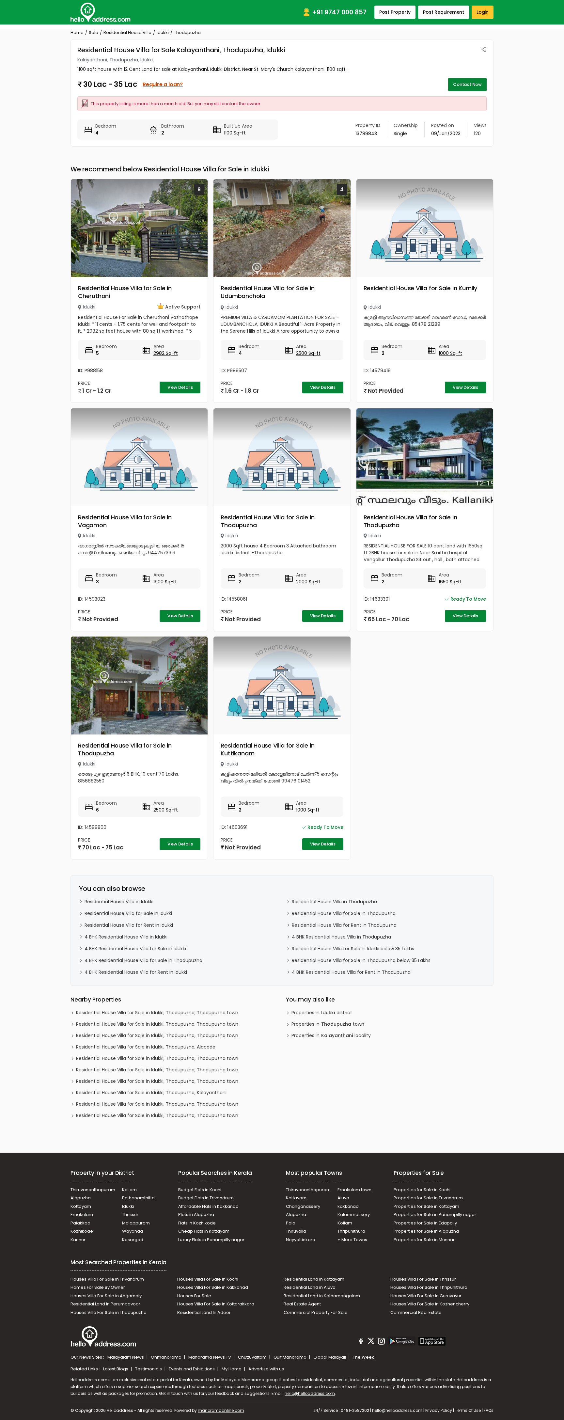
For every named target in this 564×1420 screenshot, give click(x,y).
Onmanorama (166, 1357)
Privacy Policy (438, 1410)
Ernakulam (81, 1214)
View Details (180, 387)
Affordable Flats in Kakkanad (208, 1206)
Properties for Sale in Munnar (424, 1240)
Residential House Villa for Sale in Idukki (128, 913)
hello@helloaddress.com (310, 1393)
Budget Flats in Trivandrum (206, 1198)
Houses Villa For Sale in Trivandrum (107, 1279)
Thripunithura (351, 1231)
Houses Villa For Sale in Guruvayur (426, 1296)
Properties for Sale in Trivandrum (428, 1198)
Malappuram (136, 1223)
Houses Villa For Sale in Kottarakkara (215, 1304)
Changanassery (303, 1206)
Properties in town (327, 1024)
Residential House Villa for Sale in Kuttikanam (267, 749)
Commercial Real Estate (416, 1312)
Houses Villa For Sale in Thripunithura (428, 1287)
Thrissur (130, 1214)
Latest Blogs (116, 1369)
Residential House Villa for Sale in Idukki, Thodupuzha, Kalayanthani (151, 1092)
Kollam (129, 1190)
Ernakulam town (354, 1190)
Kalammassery (353, 1214)
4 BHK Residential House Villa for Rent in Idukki (136, 972)
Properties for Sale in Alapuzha (426, 1231)
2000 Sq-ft (308, 581)
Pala (290, 1223)
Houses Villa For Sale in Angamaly (106, 1296)
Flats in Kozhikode (197, 1223)
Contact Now (467, 84)
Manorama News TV (210, 1357)
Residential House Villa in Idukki (119, 901)
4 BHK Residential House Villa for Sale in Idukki (135, 948)
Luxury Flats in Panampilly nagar (211, 1240)
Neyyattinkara (300, 1240)
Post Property (395, 12)
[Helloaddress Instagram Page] (381, 1342)
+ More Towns (352, 1240)
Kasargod (132, 1240)
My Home (232, 1369)
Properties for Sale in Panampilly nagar (435, 1214)
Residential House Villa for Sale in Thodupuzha (267, 521)
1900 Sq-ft (165, 581)
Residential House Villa (127, 32)
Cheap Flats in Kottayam (203, 1231)
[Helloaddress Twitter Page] (371, 1342)
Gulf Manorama (290, 1357)
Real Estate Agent (302, 1304)
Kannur (78, 1240)
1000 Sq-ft (450, 353)
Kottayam (80, 1206)
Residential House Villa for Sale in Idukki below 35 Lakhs (353, 948)
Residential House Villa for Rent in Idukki (129, 925)
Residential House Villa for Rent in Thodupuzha (344, 925)
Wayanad (132, 1231)
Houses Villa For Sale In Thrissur (423, 1279)
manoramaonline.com (221, 1410)
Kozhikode (81, 1231)
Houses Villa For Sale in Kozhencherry (429, 1304)
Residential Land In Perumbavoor (105, 1304)
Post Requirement (443, 12)
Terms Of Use (468, 1410)
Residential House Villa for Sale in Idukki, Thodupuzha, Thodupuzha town (157, 1012)
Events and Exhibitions (192, 1369)
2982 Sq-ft (165, 353)
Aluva (343, 1198)
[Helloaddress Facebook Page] (361, 1342)
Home (77, 32)
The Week (363, 1357)
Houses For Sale (194, 1296)
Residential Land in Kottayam (314, 1279)
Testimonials (149, 1369)
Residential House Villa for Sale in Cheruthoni (125, 292)
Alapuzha (80, 1198)
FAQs (489, 1410)
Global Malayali (330, 1357)
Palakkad (80, 1223)
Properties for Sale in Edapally (425, 1223)
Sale (93, 32)
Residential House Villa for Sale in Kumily (421, 288)
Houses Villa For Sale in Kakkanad (212, 1287)
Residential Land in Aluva (310, 1287)
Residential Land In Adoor (204, 1312)
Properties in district (321, 1012)
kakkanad (348, 1206)
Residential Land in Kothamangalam (322, 1296)
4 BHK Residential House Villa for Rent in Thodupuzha (351, 972)
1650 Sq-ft (450, 581)
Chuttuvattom (253, 1357)
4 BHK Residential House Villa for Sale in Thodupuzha (143, 960)
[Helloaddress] (100, 12)
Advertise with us (266, 1369)
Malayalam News (126, 1357)
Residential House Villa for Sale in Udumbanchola (267, 292)
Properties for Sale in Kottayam (426, 1206)
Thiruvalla (296, 1231)
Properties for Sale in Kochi (422, 1190)
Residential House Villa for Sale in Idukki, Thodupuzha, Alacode (145, 1047)
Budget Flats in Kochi (199, 1190)
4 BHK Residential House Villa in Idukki (126, 937)
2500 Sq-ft (308, 353)
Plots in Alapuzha (196, 1214)
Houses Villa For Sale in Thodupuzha (108, 1312)
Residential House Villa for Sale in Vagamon (125, 521)
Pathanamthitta (138, 1198)
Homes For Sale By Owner (97, 1287)
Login (483, 12)
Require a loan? (163, 84)
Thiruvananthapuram (92, 1190)
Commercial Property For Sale (316, 1312)
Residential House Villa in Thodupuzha (334, 901)
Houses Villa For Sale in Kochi (207, 1279)
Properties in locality (331, 1035)
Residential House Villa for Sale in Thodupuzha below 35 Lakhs (361, 960)
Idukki (163, 32)
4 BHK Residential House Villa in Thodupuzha (341, 937)
